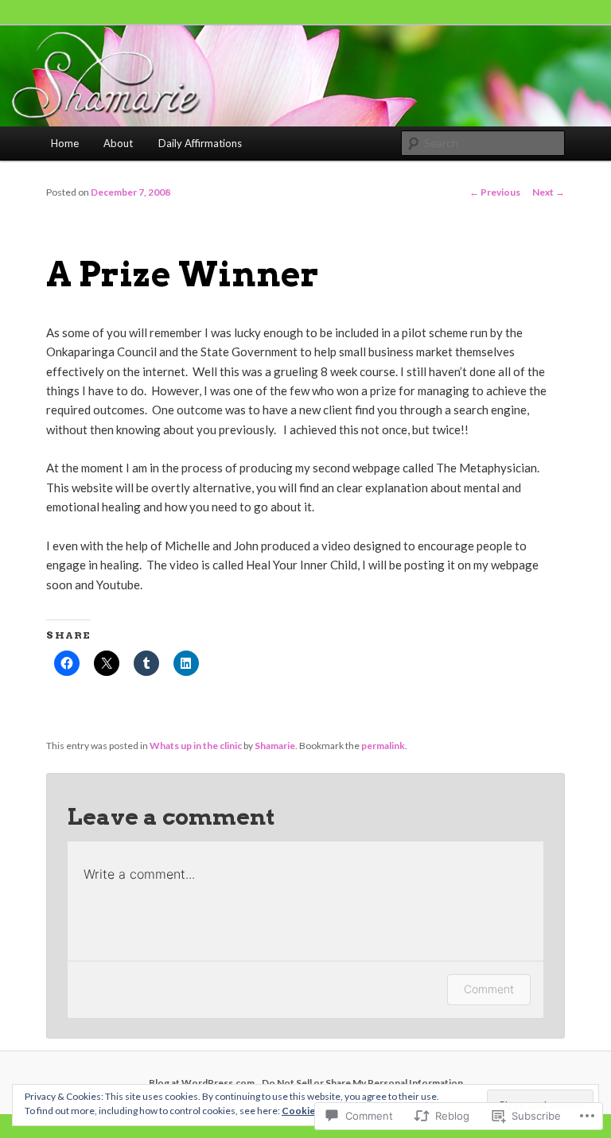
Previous (494, 192)
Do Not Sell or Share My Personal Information (362, 1083)
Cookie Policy (313, 1111)
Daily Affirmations (200, 143)
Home (65, 143)
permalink (383, 746)
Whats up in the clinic (196, 746)
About (118, 143)
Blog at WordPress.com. (203, 1083)
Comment (489, 989)
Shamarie (275, 746)
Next (548, 192)
